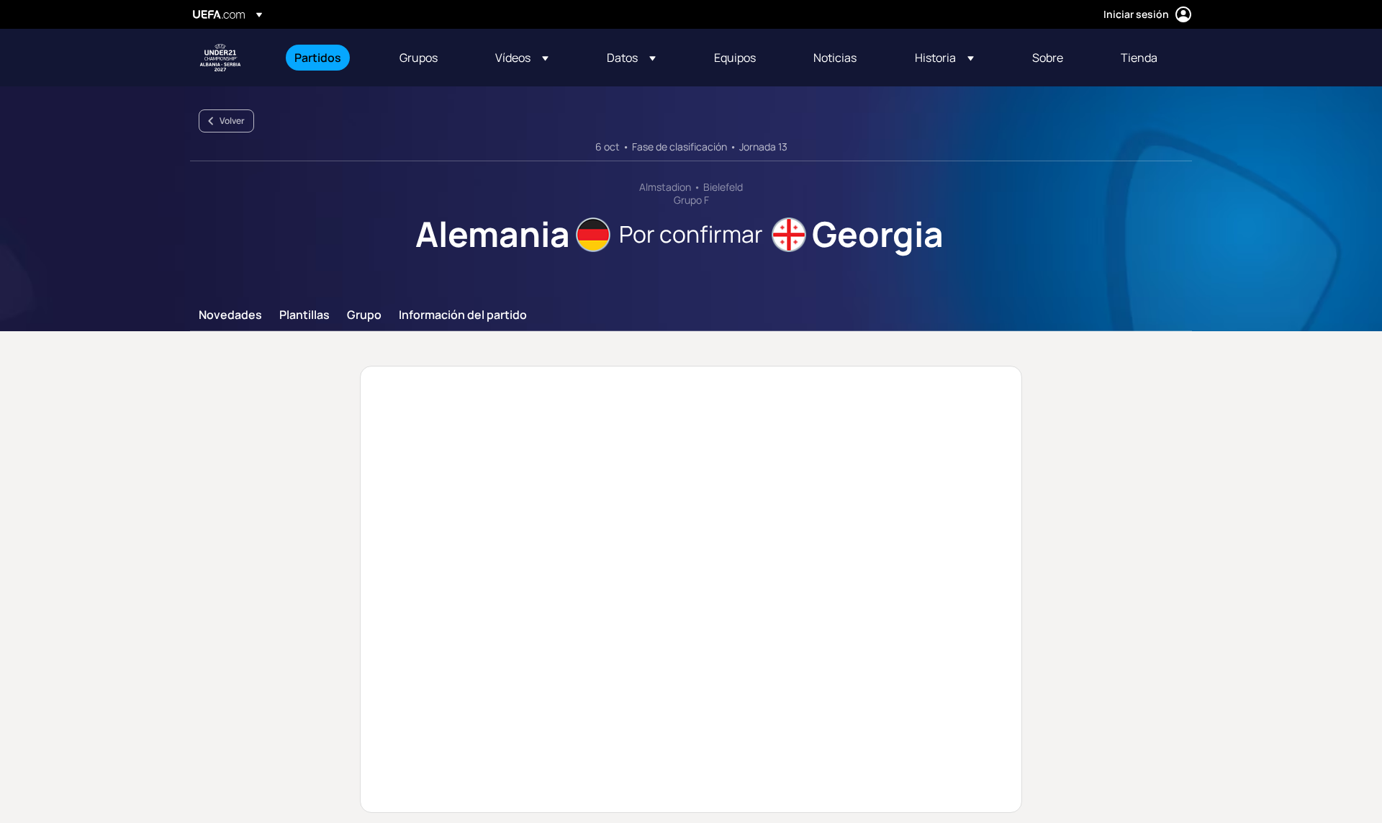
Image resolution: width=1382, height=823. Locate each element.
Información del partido (463, 315)
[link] (318, 57)
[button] (522, 57)
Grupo (364, 315)
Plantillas (304, 315)
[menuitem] (329, 57)
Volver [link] (232, 120)
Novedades (230, 315)
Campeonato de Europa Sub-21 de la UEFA (220, 57)
